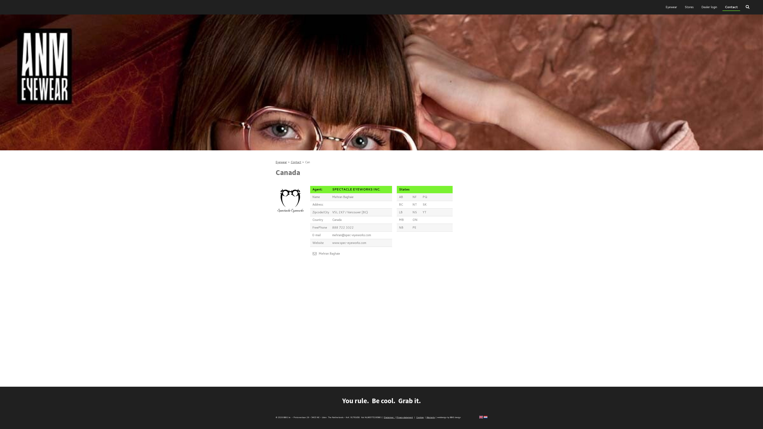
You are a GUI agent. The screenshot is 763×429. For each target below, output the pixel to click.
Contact (296, 162)
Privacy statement (404, 417)
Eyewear (281, 162)
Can (307, 162)
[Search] (747, 7)
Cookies (420, 417)
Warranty (430, 417)
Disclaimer (389, 417)
